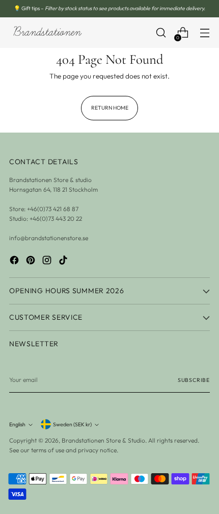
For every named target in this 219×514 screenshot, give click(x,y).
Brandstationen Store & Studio (103, 440)
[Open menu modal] (204, 32)
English (17, 424)
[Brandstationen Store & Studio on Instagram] (48, 261)
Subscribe (194, 379)
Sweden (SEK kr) (72, 424)
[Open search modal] (160, 32)
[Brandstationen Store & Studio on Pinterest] (31, 261)
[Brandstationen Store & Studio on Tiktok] (64, 261)
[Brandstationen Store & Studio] (47, 32)
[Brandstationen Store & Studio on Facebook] (15, 261)
